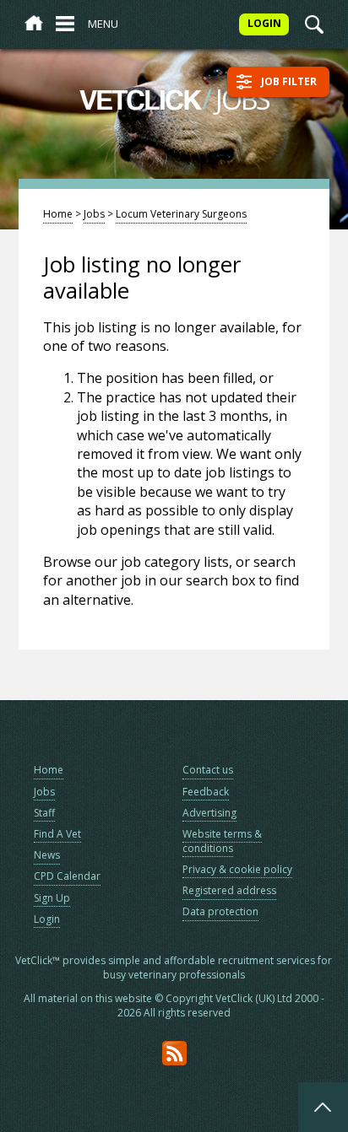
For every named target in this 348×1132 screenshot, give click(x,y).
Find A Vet (57, 834)
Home (58, 214)
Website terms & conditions (222, 841)
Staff (44, 813)
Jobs (94, 214)
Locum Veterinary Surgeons (181, 214)
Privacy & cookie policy (237, 869)
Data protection (220, 911)
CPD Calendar (67, 876)
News (47, 855)
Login (47, 919)
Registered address (229, 890)
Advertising (209, 813)
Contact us (207, 770)
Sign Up (52, 898)
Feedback (205, 791)
